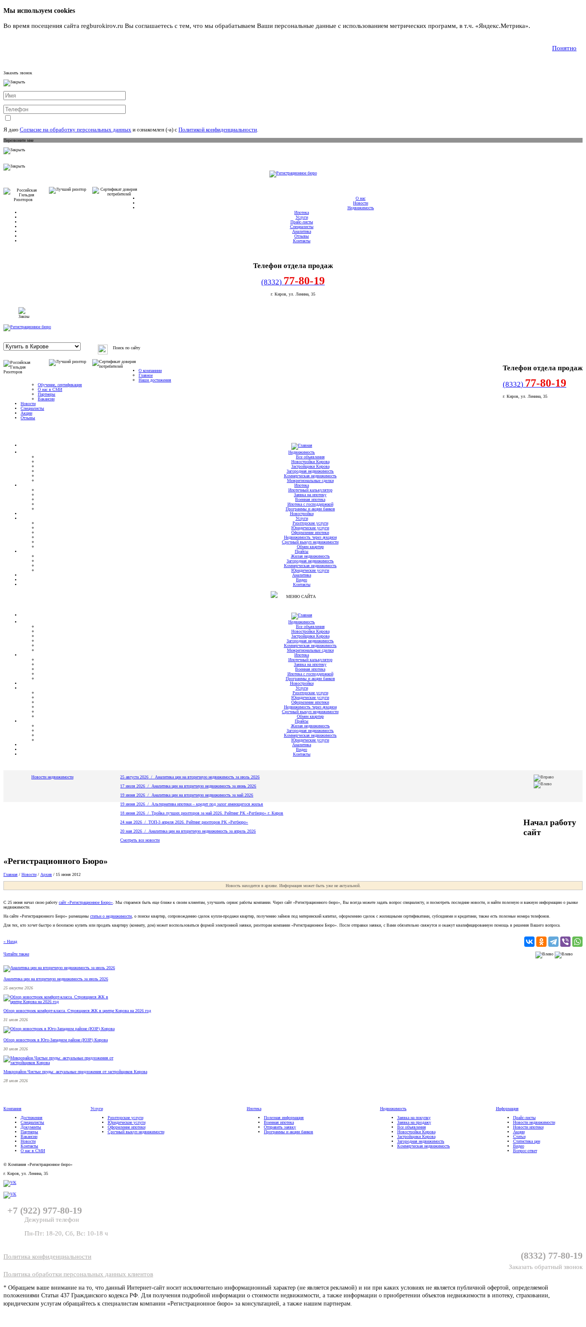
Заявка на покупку (414, 1117)
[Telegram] (553, 942)
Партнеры (46, 394)
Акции (26, 413)
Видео (301, 579)
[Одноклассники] (541, 942)
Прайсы (301, 551)
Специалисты (302, 226)
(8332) (293, 281)
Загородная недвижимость (310, 471)
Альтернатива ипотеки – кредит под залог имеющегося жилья (207, 804)
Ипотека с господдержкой (310, 504)
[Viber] (565, 942)
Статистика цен (526, 1141)
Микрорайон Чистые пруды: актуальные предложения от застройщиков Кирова (75, 1071)
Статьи (519, 1136)
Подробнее (547, 25)
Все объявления (310, 457)
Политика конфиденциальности (47, 1256)
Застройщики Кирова (310, 466)
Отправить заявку (280, 1127)
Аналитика (301, 231)
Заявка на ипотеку (310, 494)
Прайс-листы (301, 222)
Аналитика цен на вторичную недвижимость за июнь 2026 (203, 786)
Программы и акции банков (310, 508)
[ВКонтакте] (529, 942)
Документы (31, 1127)
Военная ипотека (310, 499)
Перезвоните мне (18, 140)
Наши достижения (155, 380)
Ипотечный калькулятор (310, 490)
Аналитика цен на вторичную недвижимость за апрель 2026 (202, 831)
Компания (12, 1108)
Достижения (31, 1117)
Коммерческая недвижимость (310, 475)
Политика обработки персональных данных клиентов (78, 1274)
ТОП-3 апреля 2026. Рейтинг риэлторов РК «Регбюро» (198, 822)
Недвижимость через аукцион (310, 537)
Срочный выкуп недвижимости (310, 542)
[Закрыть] (23, 312)
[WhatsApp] (577, 942)
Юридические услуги (310, 527)
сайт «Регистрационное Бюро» (86, 902)
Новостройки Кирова (310, 461)
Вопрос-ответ (525, 1150)
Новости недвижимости (52, 777)
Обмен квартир (310, 546)
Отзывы (301, 236)
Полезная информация (284, 1117)
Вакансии (46, 399)
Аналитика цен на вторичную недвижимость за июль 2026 (207, 777)
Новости (360, 203)
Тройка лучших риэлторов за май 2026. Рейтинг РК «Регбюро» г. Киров (217, 813)
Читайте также (16, 954)
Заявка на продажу (414, 1122)
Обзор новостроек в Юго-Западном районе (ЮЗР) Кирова (55, 1039)
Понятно (564, 48)
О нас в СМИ (50, 389)
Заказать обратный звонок (546, 1266)
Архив (46, 874)
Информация (507, 1108)
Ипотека (301, 212)
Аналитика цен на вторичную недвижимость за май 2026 (202, 795)
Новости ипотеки (528, 1127)
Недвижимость (360, 207)
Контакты (302, 240)
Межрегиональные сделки (310, 480)
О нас (360, 198)
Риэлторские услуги (310, 523)
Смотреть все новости (140, 840)
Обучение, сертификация (60, 384)
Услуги (302, 217)
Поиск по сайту (126, 347)
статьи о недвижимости (111, 916)
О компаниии (150, 370)
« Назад (10, 941)
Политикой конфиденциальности (217, 129)
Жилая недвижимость (310, 556)
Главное (146, 375)
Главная (10, 874)
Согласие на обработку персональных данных (75, 129)
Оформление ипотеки (310, 532)
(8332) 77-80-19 (552, 1255)
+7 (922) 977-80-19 (43, 1210)
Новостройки (302, 513)
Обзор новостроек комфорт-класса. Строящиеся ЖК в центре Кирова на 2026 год (77, 1010)
